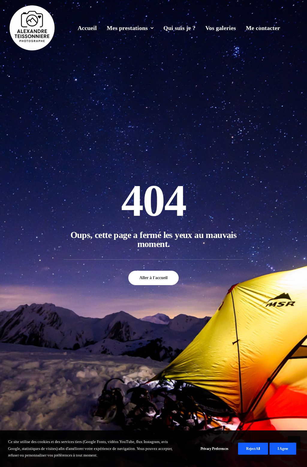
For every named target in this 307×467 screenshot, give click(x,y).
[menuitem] (87, 28)
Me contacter (263, 28)
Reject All (253, 449)
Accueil (87, 28)
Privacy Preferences (214, 449)
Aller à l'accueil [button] (153, 278)
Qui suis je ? (179, 28)
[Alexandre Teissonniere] (32, 27)
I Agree (283, 449)
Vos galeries (220, 28)
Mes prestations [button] (127, 28)
